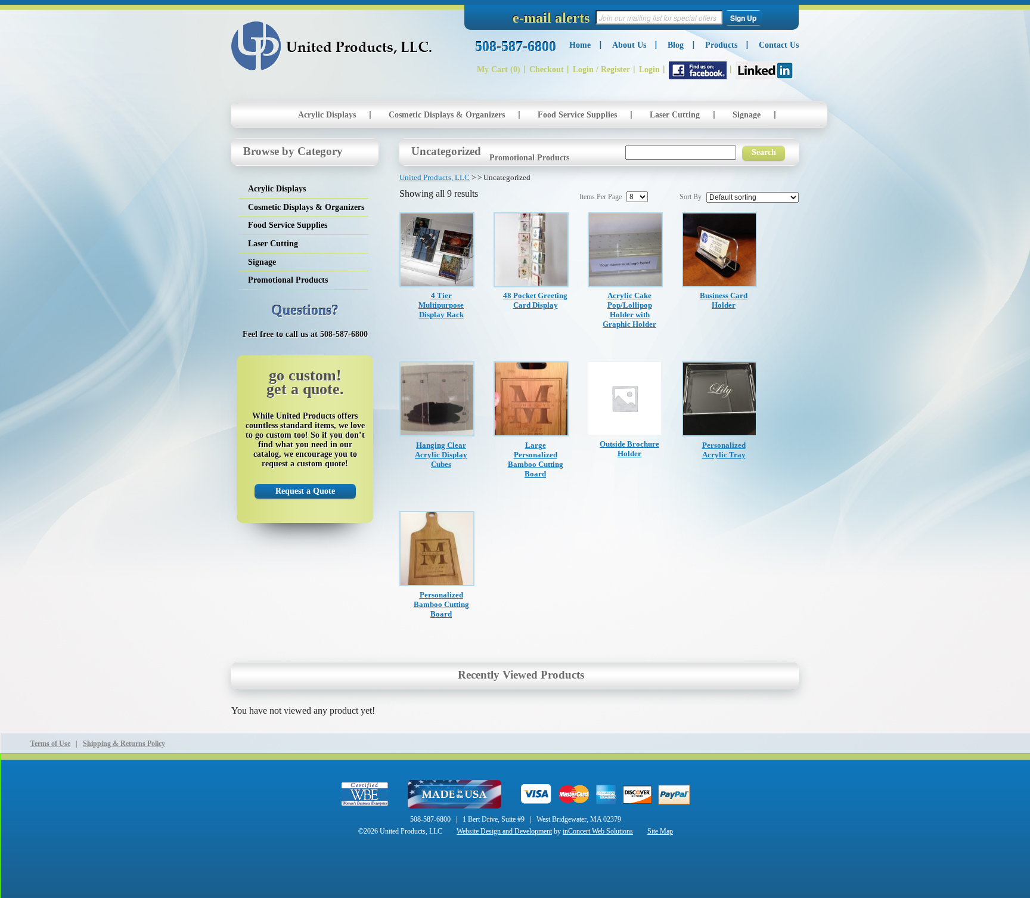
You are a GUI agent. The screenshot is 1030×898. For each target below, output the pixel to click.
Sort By (691, 197)
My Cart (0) (498, 69)
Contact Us (779, 45)
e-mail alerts (551, 18)
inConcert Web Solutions (598, 831)
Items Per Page (600, 197)
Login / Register (601, 69)
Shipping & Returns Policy (124, 743)
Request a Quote (305, 491)
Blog (676, 45)
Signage (747, 114)
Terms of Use (50, 743)
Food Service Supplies (577, 114)
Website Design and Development (504, 831)
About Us (629, 45)
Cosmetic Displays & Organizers (447, 114)
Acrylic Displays (327, 114)
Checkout (546, 69)
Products (721, 45)
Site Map (660, 831)
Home (580, 45)
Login (649, 69)
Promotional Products (529, 157)
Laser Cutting (675, 114)
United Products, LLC (331, 46)
